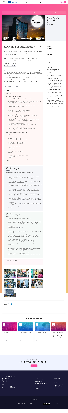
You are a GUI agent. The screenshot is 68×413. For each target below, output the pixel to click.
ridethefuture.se (20, 227)
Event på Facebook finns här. (10, 66)
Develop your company (38, 2)
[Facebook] (61, 385)
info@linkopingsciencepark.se (44, 12)
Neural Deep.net (22, 188)
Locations (37, 388)
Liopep (25, 184)
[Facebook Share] (9, 304)
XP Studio (21, 197)
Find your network (28, 2)
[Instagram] (58, 385)
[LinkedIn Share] (11, 304)
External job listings (58, 380)
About (45, 2)
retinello (10, 190)
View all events (33, 347)
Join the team (57, 378)
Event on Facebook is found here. (11, 86)
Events (22, 2)
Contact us (37, 386)
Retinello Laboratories (23, 189)
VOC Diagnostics (21, 199)
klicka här (22, 250)
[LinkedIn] (55, 385)
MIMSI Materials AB (26, 193)
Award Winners (38, 385)
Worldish (20, 203)
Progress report (38, 381)
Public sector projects (39, 380)
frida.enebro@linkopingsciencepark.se (55, 50)
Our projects (37, 378)
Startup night (8, 170)
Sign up (33, 365)
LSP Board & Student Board (41, 383)
